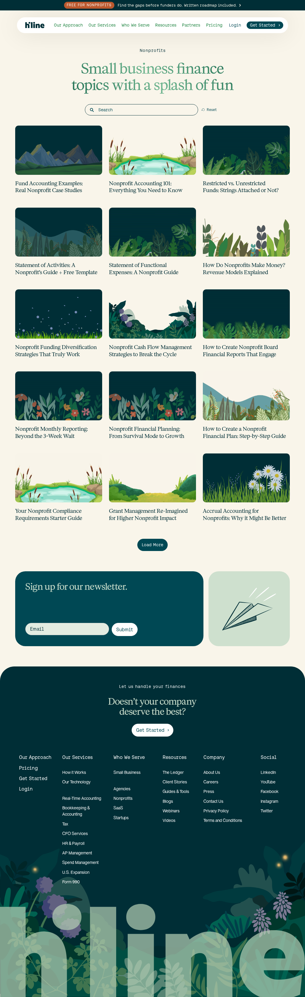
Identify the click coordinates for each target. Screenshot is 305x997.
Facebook (269, 791)
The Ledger (173, 772)
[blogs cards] (58, 160)
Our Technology (76, 782)
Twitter (267, 810)
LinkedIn (268, 772)
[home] (35, 25)
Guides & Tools (176, 791)
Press (208, 791)
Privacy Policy (216, 810)
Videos (169, 820)
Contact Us (213, 801)
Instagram (269, 801)
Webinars (171, 810)
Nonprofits (123, 798)
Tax (65, 824)
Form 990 (71, 881)
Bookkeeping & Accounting (76, 811)
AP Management (77, 853)
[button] (102, 25)
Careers (210, 782)
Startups (121, 817)
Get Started (33, 778)
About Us (211, 772)
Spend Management (80, 862)
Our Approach (68, 25)
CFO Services (75, 833)
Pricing (214, 25)
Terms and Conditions (222, 820)
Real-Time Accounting (81, 798)
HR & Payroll (73, 843)
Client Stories (175, 782)
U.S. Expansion (75, 872)
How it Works (74, 772)
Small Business (127, 772)
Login (26, 788)
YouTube (268, 782)
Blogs (168, 801)
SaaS (118, 807)
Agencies (121, 788)
